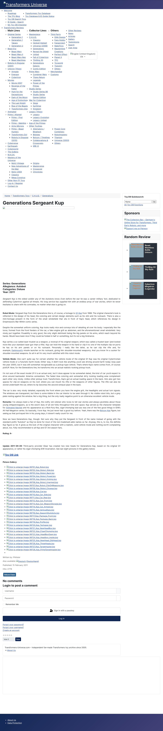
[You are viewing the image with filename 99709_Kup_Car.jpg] (27, 491)
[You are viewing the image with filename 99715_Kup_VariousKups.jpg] (30, 509)
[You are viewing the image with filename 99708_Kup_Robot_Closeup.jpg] (32, 488)
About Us (11, 650)
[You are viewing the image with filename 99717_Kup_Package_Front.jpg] (31, 516)
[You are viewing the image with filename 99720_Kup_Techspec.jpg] (29, 525)
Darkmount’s (17, 350)
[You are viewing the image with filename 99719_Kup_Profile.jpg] (28, 522)
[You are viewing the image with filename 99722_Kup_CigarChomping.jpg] (32, 531)
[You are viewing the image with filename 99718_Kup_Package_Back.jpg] (31, 519)
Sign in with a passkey (63, 610)
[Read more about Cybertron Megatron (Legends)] (136, 288)
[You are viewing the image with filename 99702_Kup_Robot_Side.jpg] (30, 470)
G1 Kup (79, 313)
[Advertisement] (76, 675)
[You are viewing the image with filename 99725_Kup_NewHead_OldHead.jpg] (34, 540)
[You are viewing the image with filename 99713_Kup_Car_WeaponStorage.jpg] (34, 503)
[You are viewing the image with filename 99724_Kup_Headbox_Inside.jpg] (32, 537)
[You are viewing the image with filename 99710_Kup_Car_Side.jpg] (29, 494)
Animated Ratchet (14, 407)
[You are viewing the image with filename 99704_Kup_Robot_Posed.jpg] (31, 476)
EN (82, 56)
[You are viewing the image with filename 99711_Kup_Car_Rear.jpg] (29, 497)
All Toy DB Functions (133, 205)
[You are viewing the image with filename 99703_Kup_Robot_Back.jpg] (30, 473)
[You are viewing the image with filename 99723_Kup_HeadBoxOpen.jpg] (32, 534)
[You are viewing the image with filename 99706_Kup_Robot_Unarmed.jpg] (32, 482)
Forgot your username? (13, 627)
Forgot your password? (13, 624)
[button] (14, 30)
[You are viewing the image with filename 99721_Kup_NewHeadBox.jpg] (31, 528)
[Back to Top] (160, 728)
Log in (61, 618)
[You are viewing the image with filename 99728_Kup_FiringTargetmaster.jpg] (33, 549)
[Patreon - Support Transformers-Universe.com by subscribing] (135, 228)
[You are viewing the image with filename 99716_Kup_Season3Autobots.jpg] (33, 513)
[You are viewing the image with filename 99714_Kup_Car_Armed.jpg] (30, 506)
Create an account (11, 630)
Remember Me (12, 604)
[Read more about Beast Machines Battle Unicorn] (136, 250)
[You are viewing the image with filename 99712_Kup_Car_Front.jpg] (29, 500)
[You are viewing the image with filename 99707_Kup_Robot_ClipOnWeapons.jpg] (35, 485)
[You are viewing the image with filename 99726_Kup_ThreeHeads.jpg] (30, 543)
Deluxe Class (9, 575)
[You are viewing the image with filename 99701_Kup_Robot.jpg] (28, 467)
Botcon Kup (105, 410)
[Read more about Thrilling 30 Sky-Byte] (136, 272)
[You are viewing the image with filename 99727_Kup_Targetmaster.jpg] (31, 546)
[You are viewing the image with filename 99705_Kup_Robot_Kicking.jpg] (32, 479)
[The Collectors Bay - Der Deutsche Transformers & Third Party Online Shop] (141, 222)
